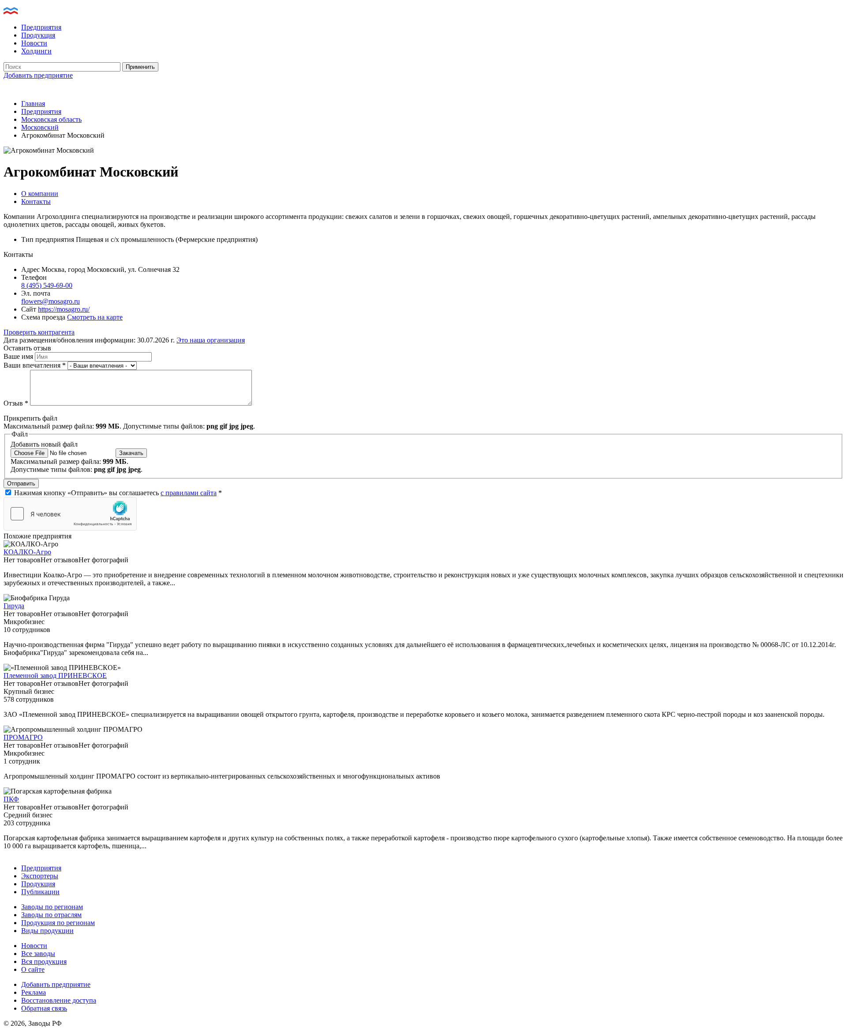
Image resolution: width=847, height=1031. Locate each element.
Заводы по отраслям (51, 914)
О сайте (33, 969)
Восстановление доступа (58, 1000)
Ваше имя (19, 356)
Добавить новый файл (44, 444)
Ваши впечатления (35, 365)
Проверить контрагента (39, 332)
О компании (39, 193)
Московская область (51, 119)
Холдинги (36, 51)
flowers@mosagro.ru (50, 301)
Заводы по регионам (52, 907)
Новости (34, 43)
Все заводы (38, 953)
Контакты (36, 201)
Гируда (14, 606)
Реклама (33, 992)
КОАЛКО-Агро (27, 552)
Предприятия (41, 27)
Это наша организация (210, 340)
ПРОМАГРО (23, 737)
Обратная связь (44, 1008)
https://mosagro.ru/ (64, 309)
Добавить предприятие (38, 75)
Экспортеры (39, 876)
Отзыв (16, 403)
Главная (33, 103)
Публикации (40, 892)
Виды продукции (47, 930)
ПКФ (11, 799)
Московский (40, 127)
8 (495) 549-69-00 (46, 285)
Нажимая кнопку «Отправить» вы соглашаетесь (118, 493)
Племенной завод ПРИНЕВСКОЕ (55, 675)
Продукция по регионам (58, 922)
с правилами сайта (189, 493)
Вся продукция (44, 961)
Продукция (38, 35)
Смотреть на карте (95, 317)
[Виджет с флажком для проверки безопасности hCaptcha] (70, 514)
